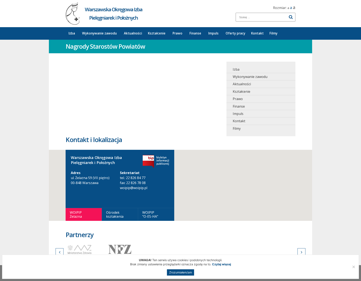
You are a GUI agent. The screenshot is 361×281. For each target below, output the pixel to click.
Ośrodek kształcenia (114, 214)
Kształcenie (156, 33)
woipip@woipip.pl (133, 188)
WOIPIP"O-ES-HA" (150, 214)
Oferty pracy (235, 33)
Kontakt (257, 33)
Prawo (177, 33)
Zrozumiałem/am (180, 272)
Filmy (273, 33)
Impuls (213, 33)
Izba (72, 33)
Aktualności (133, 33)
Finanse (195, 33)
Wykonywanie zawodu (99, 33)
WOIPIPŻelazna (76, 214)
